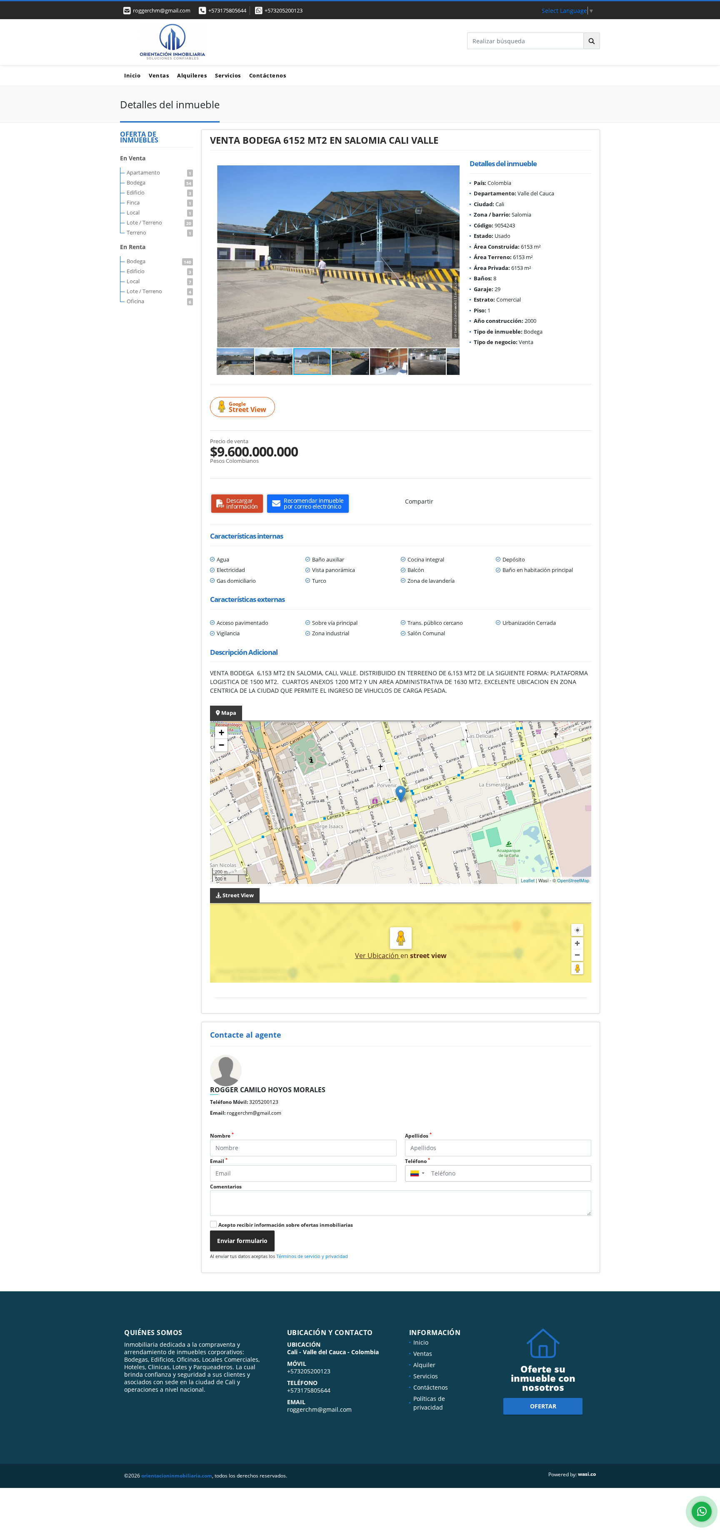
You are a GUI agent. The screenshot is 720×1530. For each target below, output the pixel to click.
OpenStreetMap (573, 880)
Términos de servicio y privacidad (312, 1256)
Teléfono (417, 1161)
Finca (159, 202)
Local (159, 212)
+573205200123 (283, 10)
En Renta (132, 247)
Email (219, 1161)
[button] (452, 173)
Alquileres (192, 75)
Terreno (159, 232)
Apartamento (159, 172)
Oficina (159, 301)
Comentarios (226, 1186)
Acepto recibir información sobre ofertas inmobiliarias (285, 1224)
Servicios (228, 75)
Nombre (222, 1135)
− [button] (221, 745)
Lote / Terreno (159, 222)
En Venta (132, 158)
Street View (247, 407)
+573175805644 (227, 10)
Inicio (132, 75)
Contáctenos (267, 75)
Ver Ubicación (377, 955)
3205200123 (263, 1102)
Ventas (159, 75)
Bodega (159, 182)
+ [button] (221, 732)
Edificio (159, 192)
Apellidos (418, 1135)
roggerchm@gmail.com (254, 1112)
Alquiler (424, 1365)
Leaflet (528, 880)
